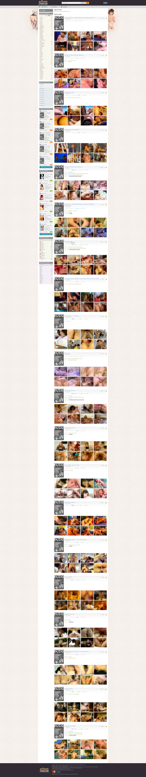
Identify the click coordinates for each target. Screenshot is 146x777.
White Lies (67, 353)
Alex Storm (75, 358)
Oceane (69, 619)
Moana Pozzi (82, 173)
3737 (51, 271)
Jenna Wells (75, 210)
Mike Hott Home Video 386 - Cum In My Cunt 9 (76, 651)
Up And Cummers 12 (69, 390)
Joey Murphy (47, 126)
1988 (67, 20)
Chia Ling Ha (47, 116)
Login (105, 2)
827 (51, 21)
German (49, 124)
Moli (69, 321)
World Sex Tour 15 (69, 614)
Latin (80, 176)
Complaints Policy (64, 765)
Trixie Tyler (78, 544)
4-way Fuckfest (47, 188)
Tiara (74, 732)
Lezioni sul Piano (68, 688)
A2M (75, 249)
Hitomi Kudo (47, 117)
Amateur (71, 434)
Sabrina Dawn (70, 732)
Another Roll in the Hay (48, 219)
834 (51, 259)
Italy (73, 579)
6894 (51, 258)
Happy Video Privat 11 (70, 502)
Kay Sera (81, 732)
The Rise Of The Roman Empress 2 (73, 167)
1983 (67, 244)
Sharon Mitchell (70, 470)
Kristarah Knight (70, 358)
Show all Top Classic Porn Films (46, 167)
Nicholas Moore (70, 172)
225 (51, 279)
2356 (51, 26)
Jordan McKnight (75, 397)
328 (51, 56)
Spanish (78, 281)
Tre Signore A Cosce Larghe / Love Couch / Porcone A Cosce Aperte (81, 278)
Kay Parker (43, 193)
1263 (51, 50)
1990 (67, 169)
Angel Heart (70, 60)
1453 (51, 62)
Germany (74, 505)
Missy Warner (70, 544)
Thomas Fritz (47, 127)
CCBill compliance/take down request (80, 764)
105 (51, 77)
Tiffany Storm (79, 97)
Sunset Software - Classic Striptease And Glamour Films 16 (79, 17)
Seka (74, 246)
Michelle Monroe (79, 358)
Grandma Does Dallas (70, 726)
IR (72, 176)
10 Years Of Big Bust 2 (48, 187)
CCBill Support (86, 766)
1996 (67, 430)
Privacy (57, 765)
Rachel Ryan (86, 173)
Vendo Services (81, 766)
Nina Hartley (43, 224)
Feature (71, 213)
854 (51, 250)
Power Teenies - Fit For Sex (71, 316)
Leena (69, 397)
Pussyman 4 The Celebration (71, 129)
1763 (51, 33)
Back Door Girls (68, 241)
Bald (73, 735)
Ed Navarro (81, 174)
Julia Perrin (47, 138)
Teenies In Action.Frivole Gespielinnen (74, 55)
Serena (47, 149)
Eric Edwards (80, 248)
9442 (51, 269)
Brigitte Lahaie (47, 137)
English (79, 95)
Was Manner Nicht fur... (45, 156)
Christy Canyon (43, 183)
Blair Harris (84, 248)
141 (51, 79)
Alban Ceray (47, 139)
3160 (51, 52)
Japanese (49, 113)
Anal (74, 176)
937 (51, 61)
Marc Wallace (77, 174)
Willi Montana (70, 212)
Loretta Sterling (70, 731)
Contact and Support (60, 764)
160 (51, 280)
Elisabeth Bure (48, 150)
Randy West (70, 395)
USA (73, 95)
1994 (67, 393)
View (51, 180)
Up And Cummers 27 (69, 427)
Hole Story (42, 121)
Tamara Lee (74, 544)
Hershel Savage (74, 248)
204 (51, 241)
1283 (51, 245)
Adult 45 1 (46, 217)
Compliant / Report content (69, 764)
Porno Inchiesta (68, 577)
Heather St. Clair (81, 397)
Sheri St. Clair (80, 246)
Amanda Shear (70, 210)
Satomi (72, 397)
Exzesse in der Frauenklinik (45, 132)
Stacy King (70, 656)
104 (51, 42)
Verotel (77, 766)
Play (51, 119)
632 (51, 75)
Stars (51, 15)
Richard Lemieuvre (48, 140)
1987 (67, 505)
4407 (51, 41)
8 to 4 (45, 207)
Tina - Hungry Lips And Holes (71, 465)
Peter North (69, 174)
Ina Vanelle (74, 60)
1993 (67, 132)
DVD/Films (83, 2)
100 (51, 17)
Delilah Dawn (77, 732)
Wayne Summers (70, 359)
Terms (60, 765)
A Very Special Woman (48, 176)
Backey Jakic (70, 61)
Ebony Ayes (70, 173)
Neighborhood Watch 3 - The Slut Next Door (75, 539)
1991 (67, 356)
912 (51, 274)
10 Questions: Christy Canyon (49, 186)
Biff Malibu (75, 359)
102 (51, 248)
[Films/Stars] (49, 15)
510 (51, 67)
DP (76, 249)
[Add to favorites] (62, 17)
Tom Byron (73, 174)
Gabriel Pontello (47, 152)
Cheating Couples (44, 144)
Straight (43, 10)
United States (75, 169)
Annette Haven (43, 203)
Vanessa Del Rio (70, 246)
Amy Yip (47, 115)
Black (78, 176)
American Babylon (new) (48, 218)
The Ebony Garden (69, 92)
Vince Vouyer (70, 620)
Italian (81, 169)
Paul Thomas (70, 248)
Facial (70, 176)
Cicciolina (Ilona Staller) (76, 173)
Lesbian (71, 546)
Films (47, 15)
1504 (51, 270)
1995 (67, 691)
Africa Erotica (46, 177)
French (49, 147)
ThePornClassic (43, 2)
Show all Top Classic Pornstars (46, 234)
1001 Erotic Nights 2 (47, 227)
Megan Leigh (74, 97)
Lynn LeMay (70, 97)
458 (51, 23)
